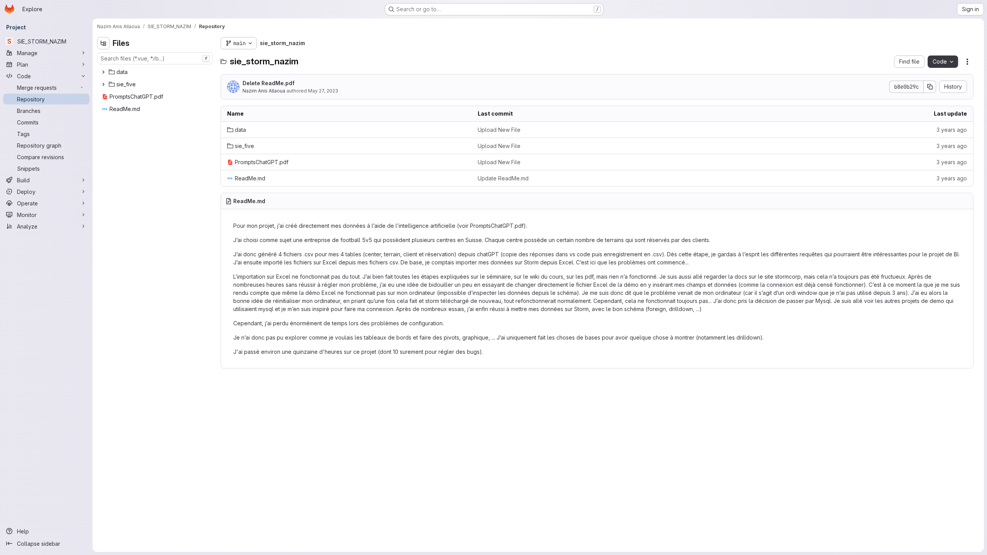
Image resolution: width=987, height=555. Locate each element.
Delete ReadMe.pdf (269, 83)
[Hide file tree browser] (103, 43)
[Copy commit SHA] (930, 87)
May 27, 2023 (323, 91)
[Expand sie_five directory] (103, 84)
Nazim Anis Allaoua (264, 91)
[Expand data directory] (103, 72)
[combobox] (155, 58)
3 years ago (951, 129)
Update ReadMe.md (503, 178)
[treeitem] (156, 72)
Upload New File (499, 129)
